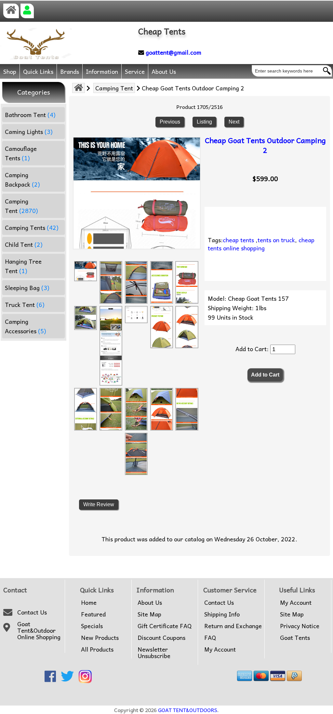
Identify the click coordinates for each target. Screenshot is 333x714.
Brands (69, 71)
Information (102, 71)
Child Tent (24, 244)
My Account (220, 649)
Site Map (149, 614)
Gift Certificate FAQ (165, 626)
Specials (92, 626)
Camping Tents (32, 227)
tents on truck (276, 240)
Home (89, 602)
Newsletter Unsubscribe (154, 652)
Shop (9, 71)
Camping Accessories (25, 326)
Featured (93, 614)
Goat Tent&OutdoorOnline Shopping (38, 630)
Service (135, 71)
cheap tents (238, 240)
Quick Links (38, 71)
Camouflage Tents (21, 153)
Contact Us (32, 612)
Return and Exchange (233, 626)
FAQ (210, 637)
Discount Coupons (161, 637)
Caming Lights (29, 131)
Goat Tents (295, 637)
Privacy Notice (299, 626)
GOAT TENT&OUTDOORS (187, 710)
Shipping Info (222, 614)
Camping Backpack (22, 179)
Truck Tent (25, 304)
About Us (164, 71)
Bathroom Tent (30, 114)
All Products (97, 649)
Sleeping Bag (27, 287)
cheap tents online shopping (261, 244)
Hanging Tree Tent (23, 266)
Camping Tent (114, 88)
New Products (100, 637)
